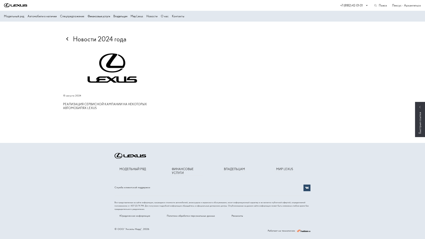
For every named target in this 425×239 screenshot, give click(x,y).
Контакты (178, 16)
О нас (165, 16)
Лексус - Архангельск (406, 5)
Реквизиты (237, 215)
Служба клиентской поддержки (132, 187)
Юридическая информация (135, 215)
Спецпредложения (72, 16)
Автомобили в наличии (42, 16)
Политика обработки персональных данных (191, 215)
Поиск (383, 5)
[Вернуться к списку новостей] (67, 39)
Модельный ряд (14, 16)
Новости (152, 16)
